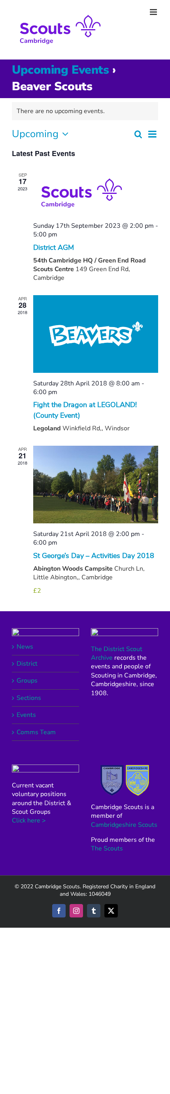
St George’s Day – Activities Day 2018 (93, 555)
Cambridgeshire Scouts (124, 824)
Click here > (29, 820)
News (25, 646)
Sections (29, 698)
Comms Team (36, 732)
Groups (27, 680)
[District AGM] (95, 193)
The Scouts (107, 848)
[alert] (85, 111)
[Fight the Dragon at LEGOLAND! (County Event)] (95, 334)
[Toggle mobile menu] (154, 12)
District (27, 663)
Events (26, 715)
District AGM (53, 247)
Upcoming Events (60, 70)
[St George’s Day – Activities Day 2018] (95, 484)
